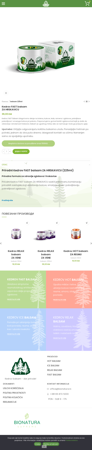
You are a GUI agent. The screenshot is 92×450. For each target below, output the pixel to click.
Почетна (5, 101)
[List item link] (60, 389)
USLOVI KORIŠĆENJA (13, 388)
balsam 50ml (16, 261)
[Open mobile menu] (3, 3)
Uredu (37, 444)
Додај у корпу (21, 151)
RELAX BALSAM (54, 370)
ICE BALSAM (53, 365)
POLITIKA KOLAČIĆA (13, 397)
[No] (44, 446)
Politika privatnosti (51, 444)
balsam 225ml (16, 101)
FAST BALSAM (54, 374)
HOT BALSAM (53, 360)
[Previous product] (84, 101)
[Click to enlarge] (6, 93)
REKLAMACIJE (10, 401)
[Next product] (89, 101)
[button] (27, 223)
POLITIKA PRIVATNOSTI (14, 392)
